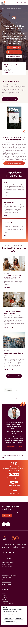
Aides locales (5, 580)
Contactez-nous (15, 47)
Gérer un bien (5, 601)
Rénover (4, 599)
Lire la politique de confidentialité (10, 614)
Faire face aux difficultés (8, 604)
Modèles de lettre (6, 582)
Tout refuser (19, 618)
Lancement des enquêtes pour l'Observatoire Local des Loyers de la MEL (13, 353)
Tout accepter (8, 618)
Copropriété (7, 182)
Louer (3, 593)
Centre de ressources (7, 577)
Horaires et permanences (14, 56)
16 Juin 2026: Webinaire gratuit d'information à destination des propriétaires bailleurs (12, 277)
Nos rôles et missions (9, 99)
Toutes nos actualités (7, 566)
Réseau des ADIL (6, 564)
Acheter (4, 595)
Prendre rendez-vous (15, 52)
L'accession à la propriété (11, 223)
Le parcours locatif (9, 202)
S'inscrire (6, 515)
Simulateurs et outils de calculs (9, 575)
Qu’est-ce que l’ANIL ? (7, 562)
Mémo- (6, 584)
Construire (4, 597)
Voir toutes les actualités (14, 376)
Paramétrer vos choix (10, 621)
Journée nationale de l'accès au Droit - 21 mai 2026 (12, 312)
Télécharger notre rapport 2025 (13, 163)
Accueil (3, 8)
